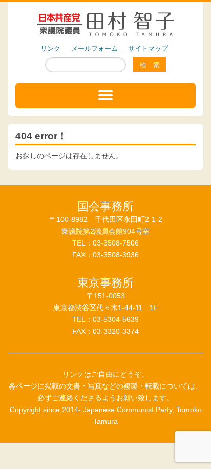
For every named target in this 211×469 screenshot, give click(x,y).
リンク (50, 48)
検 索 (150, 65)
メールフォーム (94, 48)
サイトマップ (148, 48)
